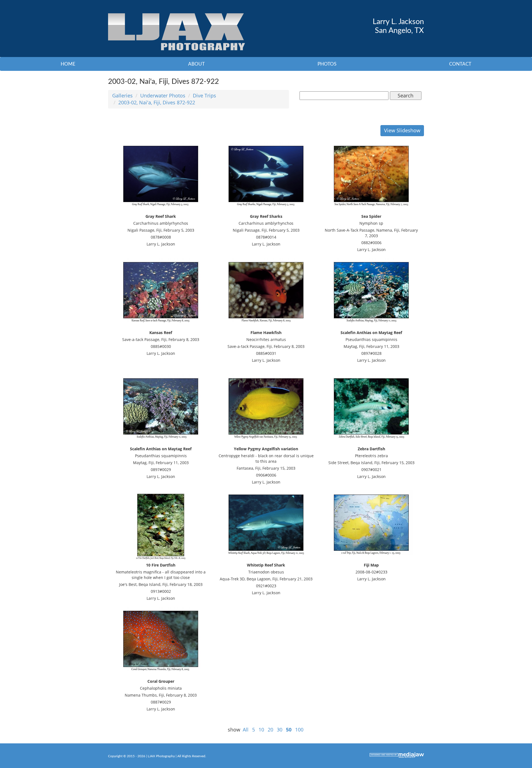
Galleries (122, 95)
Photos (327, 64)
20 (270, 729)
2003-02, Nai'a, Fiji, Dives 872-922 (156, 102)
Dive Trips (204, 95)
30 (279, 729)
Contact (460, 64)
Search (405, 95)
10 (261, 729)
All (246, 729)
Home (68, 64)
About (196, 64)
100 (299, 729)
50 (288, 729)
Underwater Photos (162, 95)
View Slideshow (402, 130)
